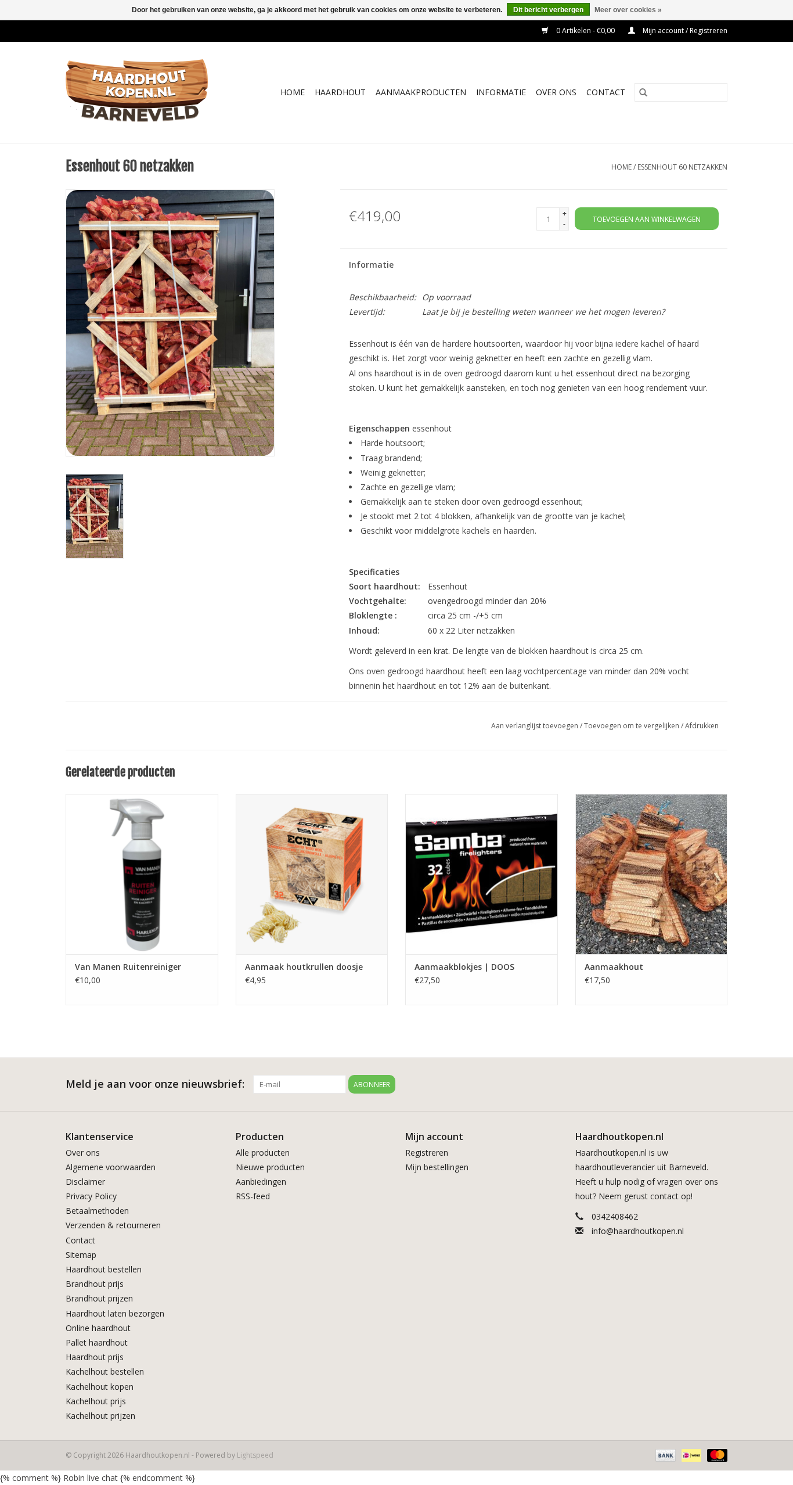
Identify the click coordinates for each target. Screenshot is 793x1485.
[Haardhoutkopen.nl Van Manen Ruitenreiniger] (142, 874)
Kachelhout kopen (100, 1386)
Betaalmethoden (97, 1210)
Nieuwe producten (270, 1167)
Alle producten (263, 1152)
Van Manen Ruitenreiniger (128, 966)
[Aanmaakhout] (651, 874)
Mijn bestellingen (436, 1167)
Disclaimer (85, 1181)
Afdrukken (702, 726)
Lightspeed (255, 1455)
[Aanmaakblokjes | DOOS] (481, 874)
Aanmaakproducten (421, 92)
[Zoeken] (643, 92)
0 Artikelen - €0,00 (585, 30)
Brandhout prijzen (99, 1298)
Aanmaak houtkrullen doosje (304, 966)
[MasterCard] (715, 1454)
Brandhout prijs (95, 1283)
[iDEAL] (690, 1454)
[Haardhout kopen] (145, 92)
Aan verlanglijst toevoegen (535, 726)
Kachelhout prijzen (100, 1415)
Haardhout (340, 92)
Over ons (83, 1152)
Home (292, 92)
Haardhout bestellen (104, 1269)
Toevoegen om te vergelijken (632, 726)
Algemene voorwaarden (111, 1167)
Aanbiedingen (261, 1181)
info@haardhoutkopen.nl (638, 1230)
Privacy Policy (91, 1196)
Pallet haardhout (97, 1342)
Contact (605, 92)
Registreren (426, 1152)
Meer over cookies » (628, 10)
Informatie (501, 92)
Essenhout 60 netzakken (682, 167)
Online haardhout (98, 1327)
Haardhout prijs (95, 1356)
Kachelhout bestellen (105, 1371)
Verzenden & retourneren (113, 1225)
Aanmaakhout (614, 966)
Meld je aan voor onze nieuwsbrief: (155, 1084)
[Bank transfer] (664, 1454)
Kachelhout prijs (96, 1401)
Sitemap (81, 1254)
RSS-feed (253, 1196)
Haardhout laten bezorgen (115, 1313)
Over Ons (556, 92)
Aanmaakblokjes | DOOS (464, 966)
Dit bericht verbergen (548, 10)
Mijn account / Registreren (684, 30)
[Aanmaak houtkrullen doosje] (312, 874)
